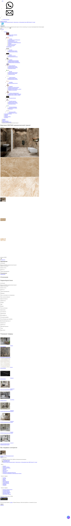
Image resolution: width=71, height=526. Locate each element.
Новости (6, 115)
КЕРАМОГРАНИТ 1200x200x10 (14, 62)
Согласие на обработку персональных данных (12, 473)
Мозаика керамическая (13, 88)
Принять (2, 504)
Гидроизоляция (11, 40)
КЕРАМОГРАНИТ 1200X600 (13, 61)
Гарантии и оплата (6, 467)
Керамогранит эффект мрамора (14, 94)
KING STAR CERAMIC (13, 34)
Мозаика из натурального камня (14, 89)
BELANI (10, 71)
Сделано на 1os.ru (3, 497)
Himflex (10, 38)
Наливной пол (11, 46)
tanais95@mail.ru (6, 461)
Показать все (8, 46)
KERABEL (11, 82)
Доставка (6, 114)
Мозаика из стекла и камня (13, 87)
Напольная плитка (12, 55)
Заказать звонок (3, 21)
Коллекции (10, 108)
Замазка (9, 43)
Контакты (6, 117)
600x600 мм (10, 35)
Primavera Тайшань (13, 107)
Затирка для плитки (12, 44)
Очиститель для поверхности (14, 39)
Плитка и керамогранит (14, 93)
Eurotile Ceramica (12, 101)
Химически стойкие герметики (14, 42)
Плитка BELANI (6, 482)
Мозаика (11, 86)
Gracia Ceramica (12, 77)
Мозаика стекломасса (12, 90)
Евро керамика (12, 65)
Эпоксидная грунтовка (12, 41)
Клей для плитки (11, 45)
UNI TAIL (10, 49)
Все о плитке (5, 470)
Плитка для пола (11, 74)
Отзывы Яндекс (7, 116)
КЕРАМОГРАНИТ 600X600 (13, 60)
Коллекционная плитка (13, 51)
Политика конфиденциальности (9, 472)
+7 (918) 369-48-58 (5, 19)
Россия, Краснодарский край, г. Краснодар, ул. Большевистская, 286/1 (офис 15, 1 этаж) (18, 22)
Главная (4, 466)
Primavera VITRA (6, 493)
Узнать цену (2, 274)
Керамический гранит (12, 50)
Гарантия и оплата (8, 113)
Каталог (5, 31)
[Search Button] (10, 28)
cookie (11, 502)
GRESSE (10, 59)
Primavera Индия (12, 98)
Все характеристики (4, 273)
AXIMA (10, 54)
